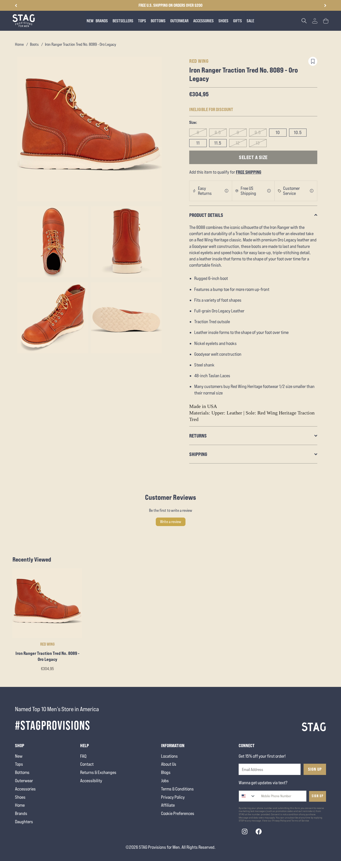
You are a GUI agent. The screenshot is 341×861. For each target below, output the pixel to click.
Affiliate (168, 805)
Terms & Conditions (177, 788)
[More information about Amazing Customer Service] (312, 191)
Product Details (206, 215)
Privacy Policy (173, 797)
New (18, 756)
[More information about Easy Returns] (226, 191)
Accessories (25, 788)
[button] (325, 5)
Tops (19, 764)
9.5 (258, 132)
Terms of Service (300, 820)
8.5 (218, 132)
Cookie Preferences (177, 813)
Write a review (170, 521)
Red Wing (198, 61)
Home (19, 44)
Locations (169, 756)
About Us (168, 764)
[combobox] (247, 796)
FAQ (83, 756)
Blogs (165, 772)
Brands (21, 813)
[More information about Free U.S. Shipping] (269, 191)
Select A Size (253, 157)
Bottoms (22, 772)
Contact (87, 764)
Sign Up (315, 769)
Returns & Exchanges (98, 772)
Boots (34, 44)
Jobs (165, 780)
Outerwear (24, 780)
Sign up (318, 796)
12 (238, 143)
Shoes (20, 797)
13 (258, 143)
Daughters (24, 821)
